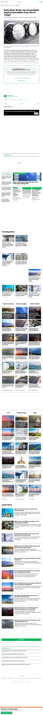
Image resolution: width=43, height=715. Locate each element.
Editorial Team (11, 678)
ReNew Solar (15, 99)
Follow (5, 46)
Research (6, 5)
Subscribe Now (6, 712)
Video (13, 5)
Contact (18, 678)
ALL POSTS (21, 103)
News (2, 5)
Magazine (18, 5)
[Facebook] (19, 676)
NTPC (10, 99)
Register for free (21, 80)
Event (10, 5)
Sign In (27, 78)
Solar (25, 99)
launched (32, 50)
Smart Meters (20, 99)
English (19, 1)
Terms (21, 680)
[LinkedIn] (24, 676)
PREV (6, 103)
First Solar (6, 99)
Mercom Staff (11, 19)
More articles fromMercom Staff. (12, 96)
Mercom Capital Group (31, 678)
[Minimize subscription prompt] (41, 709)
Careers (23, 678)
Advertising (4, 678)
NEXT (37, 103)
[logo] (4, 2)
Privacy (39, 678)
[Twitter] (21, 676)
